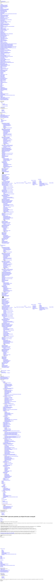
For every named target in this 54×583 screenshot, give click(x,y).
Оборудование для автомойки (8, 397)
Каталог (1, 558)
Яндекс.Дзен (3, 514)
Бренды (1, 556)
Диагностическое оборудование (9, 463)
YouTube (3, 110)
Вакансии (1, 563)
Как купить (1, 566)
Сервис (1, 557)
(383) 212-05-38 (4, 116)
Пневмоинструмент (7, 417)
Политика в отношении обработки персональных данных (7, 565)
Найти (1, 580)
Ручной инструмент (7, 467)
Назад (4, 381)
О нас (1, 561)
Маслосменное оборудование (8, 439)
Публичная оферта (2, 564)
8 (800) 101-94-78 (5, 97)
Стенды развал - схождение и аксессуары (10, 404)
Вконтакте (3, 109)
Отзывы (1, 562)
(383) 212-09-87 (4, 98)
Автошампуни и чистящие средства (9, 445)
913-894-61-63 (4, 99)
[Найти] (1, 3)
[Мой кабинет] (0, 369)
